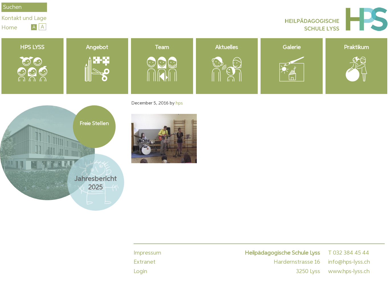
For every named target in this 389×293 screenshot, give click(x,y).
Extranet (144, 262)
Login (140, 271)
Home (9, 27)
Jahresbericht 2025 (95, 183)
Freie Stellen (94, 123)
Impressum (147, 253)
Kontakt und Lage (23, 18)
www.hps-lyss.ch (349, 271)
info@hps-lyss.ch (349, 262)
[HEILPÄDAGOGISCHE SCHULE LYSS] (335, 20)
